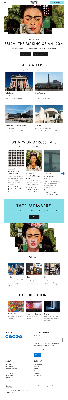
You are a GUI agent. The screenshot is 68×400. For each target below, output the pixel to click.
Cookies (52, 386)
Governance (8, 371)
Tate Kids (8, 378)
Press (25, 386)
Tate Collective (38, 364)
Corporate (37, 373)
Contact (59, 386)
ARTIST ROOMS (9, 375)
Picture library (9, 373)
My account (37, 375)
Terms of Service (47, 345)
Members (36, 366)
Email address (38, 336)
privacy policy (40, 349)
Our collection (9, 366)
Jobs (31, 386)
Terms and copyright (11, 369)
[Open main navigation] (17, 3)
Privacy (46, 386)
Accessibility (38, 386)
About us (8, 364)
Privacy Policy (37, 345)
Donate (36, 371)
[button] (47, 3)
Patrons (36, 369)
